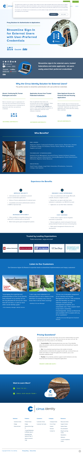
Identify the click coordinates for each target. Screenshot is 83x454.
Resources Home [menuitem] (64, 421)
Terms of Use (33, 450)
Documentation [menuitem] (64, 428)
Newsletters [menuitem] (63, 435)
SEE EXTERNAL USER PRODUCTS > (10, 121)
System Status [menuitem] (64, 426)
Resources (70, 6)
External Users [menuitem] (17, 426)
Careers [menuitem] (51, 426)
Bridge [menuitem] (15, 424)
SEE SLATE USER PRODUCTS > (64, 121)
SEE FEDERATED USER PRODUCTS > (38, 122)
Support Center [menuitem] (64, 424)
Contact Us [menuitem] (52, 431)
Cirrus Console (67, 1)
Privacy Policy (25, 450)
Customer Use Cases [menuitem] (41, 424)
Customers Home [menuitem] (41, 421)
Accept (53, 14)
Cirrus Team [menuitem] (52, 424)
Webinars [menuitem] (63, 437)
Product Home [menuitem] (28, 421)
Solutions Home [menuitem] (17, 421)
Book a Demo (75, 1)
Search (76, 6)
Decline (63, 14)
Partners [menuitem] (52, 428)
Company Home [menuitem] (53, 421)
